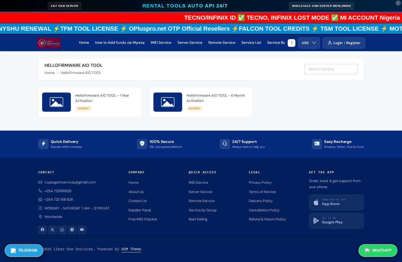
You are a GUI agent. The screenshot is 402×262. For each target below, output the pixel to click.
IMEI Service (161, 42)
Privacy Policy (260, 182)
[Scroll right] (291, 43)
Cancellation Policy (264, 210)
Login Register (346, 43)
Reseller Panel (140, 210)
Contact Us (138, 200)
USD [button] (305, 43)
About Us (136, 191)
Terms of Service (262, 191)
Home (84, 42)
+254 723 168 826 (59, 199)
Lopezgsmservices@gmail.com (70, 182)
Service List (251, 42)
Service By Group (282, 42)
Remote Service (221, 42)
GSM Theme (131, 249)
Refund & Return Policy (267, 219)
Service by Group (203, 210)
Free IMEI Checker (143, 219)
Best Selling (198, 219)
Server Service (189, 42)
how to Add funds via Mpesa (120, 42)
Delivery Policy (261, 200)
